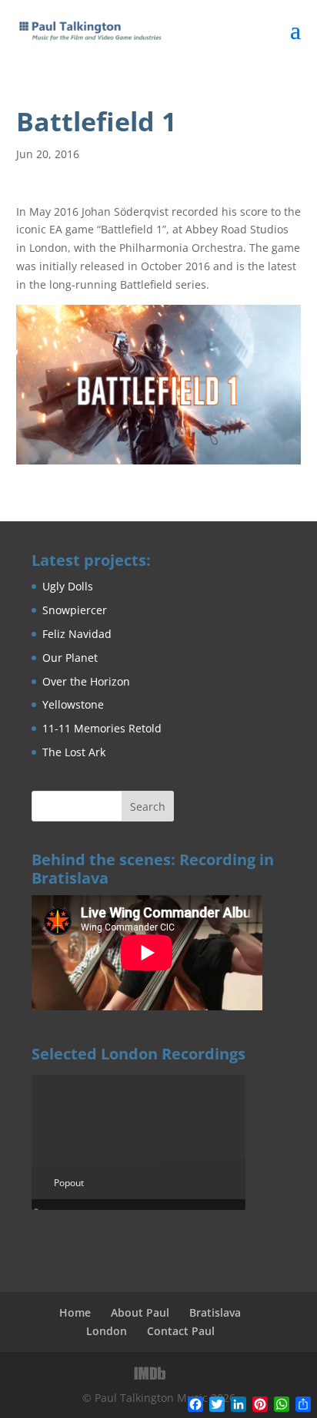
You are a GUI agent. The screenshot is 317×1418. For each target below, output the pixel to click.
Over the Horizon (86, 681)
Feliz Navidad (77, 633)
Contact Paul (181, 1331)
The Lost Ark (73, 752)
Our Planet (70, 657)
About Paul (140, 1312)
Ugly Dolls (67, 586)
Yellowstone (73, 704)
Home (75, 1312)
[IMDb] (150, 1373)
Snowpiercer (74, 610)
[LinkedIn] (183, 1373)
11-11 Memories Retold (102, 728)
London (106, 1331)
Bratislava (215, 1312)
